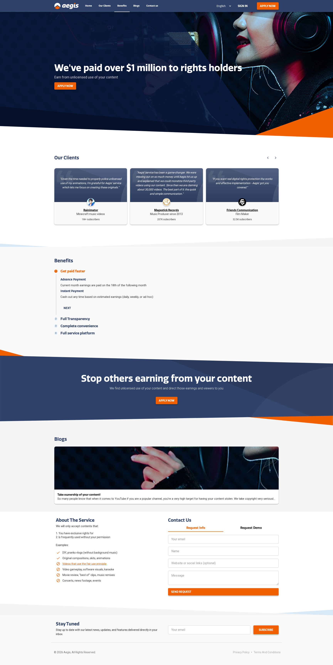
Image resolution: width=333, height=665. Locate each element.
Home (88, 5)
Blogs (136, 5)
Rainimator (90, 210)
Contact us (152, 5)
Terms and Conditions (267, 652)
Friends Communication (242, 210)
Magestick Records (166, 210)
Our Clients (105, 5)
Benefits (122, 5)
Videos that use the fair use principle (84, 563)
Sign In (243, 6)
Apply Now (268, 6)
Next (67, 308)
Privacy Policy (241, 652)
